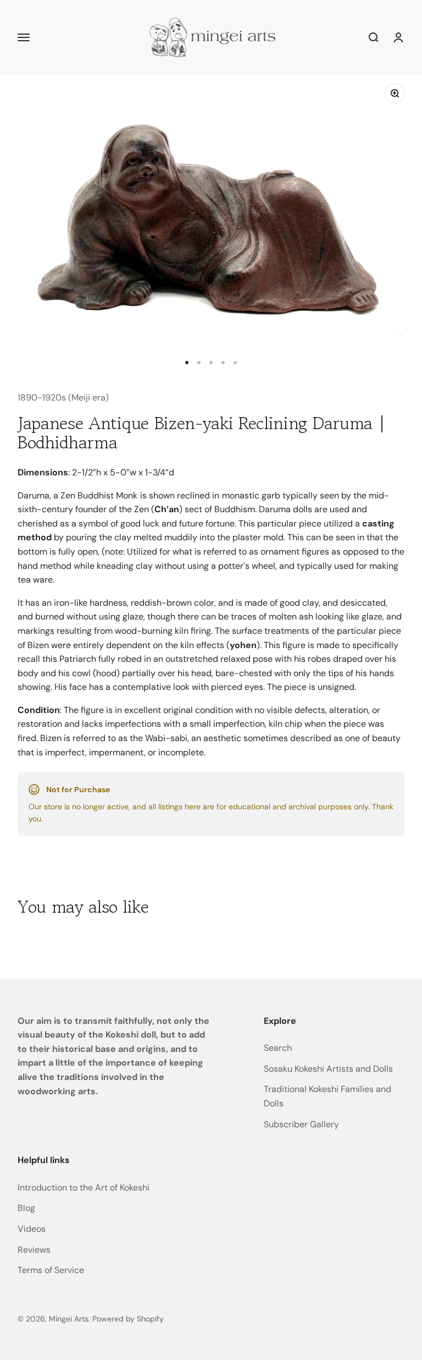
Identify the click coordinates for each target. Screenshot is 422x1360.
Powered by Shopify (128, 1319)
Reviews (34, 1249)
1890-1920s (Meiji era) (63, 397)
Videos (32, 1229)
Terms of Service (51, 1270)
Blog (26, 1208)
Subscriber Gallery (301, 1124)
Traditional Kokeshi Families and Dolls (327, 1096)
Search (278, 1048)
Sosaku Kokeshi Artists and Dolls (328, 1068)
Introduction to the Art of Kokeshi (83, 1187)
